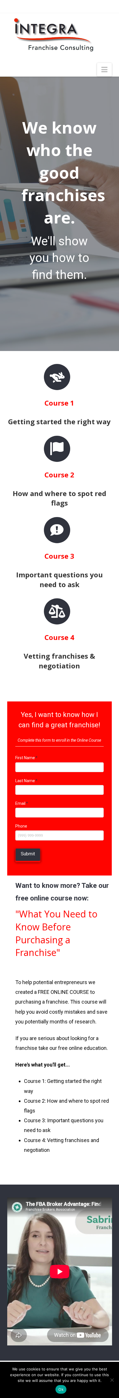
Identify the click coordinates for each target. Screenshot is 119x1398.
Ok (61, 1389)
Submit (28, 854)
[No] (112, 1380)
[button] (104, 69)
